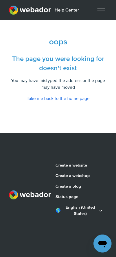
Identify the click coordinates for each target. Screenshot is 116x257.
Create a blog (68, 186)
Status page (66, 196)
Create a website (71, 165)
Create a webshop (72, 175)
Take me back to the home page (58, 98)
